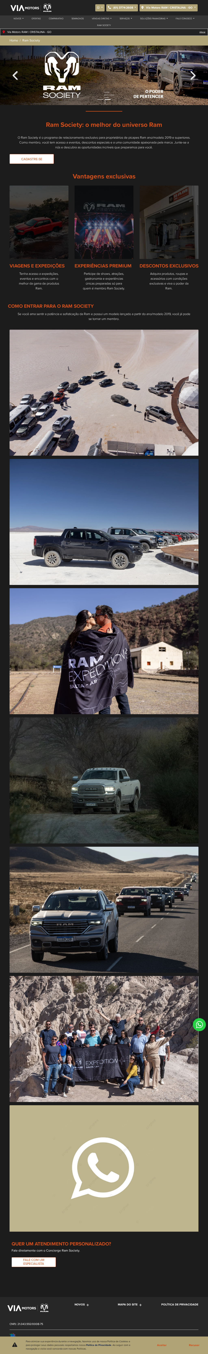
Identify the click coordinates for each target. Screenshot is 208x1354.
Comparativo (56, 18)
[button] (15, 75)
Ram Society (104, 25)
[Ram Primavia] (31, 8)
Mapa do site (128, 1304)
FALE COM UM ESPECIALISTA (33, 1262)
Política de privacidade (179, 1304)
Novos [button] (18, 18)
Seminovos (78, 18)
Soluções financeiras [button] (153, 18)
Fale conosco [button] (184, 18)
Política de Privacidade (98, 1345)
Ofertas (36, 18)
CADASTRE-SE (31, 159)
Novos (80, 1304)
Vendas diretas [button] (101, 18)
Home (14, 40)
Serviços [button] (125, 18)
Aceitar (162, 1345)
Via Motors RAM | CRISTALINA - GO (169, 7)
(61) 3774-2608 (123, 7)
